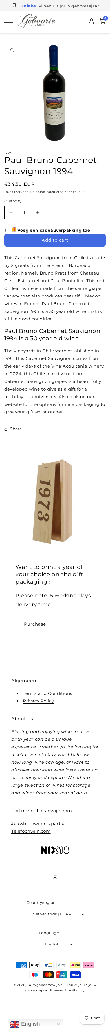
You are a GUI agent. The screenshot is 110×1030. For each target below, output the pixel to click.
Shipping (37, 192)
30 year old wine (67, 311)
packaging (87, 404)
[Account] (91, 22)
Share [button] (16, 428)
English (29, 1024)
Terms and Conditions (47, 693)
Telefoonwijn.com (31, 831)
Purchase (35, 624)
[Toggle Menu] (8, 22)
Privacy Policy (38, 701)
